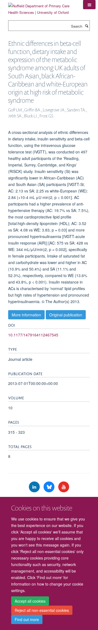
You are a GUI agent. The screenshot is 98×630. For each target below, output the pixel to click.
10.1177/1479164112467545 (33, 335)
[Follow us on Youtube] (63, 487)
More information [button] (26, 314)
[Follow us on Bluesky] (50, 487)
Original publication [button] (65, 314)
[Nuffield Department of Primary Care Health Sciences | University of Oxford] (41, 7)
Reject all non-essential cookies (42, 610)
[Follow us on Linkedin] (35, 487)
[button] (89, 4)
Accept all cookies (30, 601)
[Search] (87, 26)
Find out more (27, 619)
